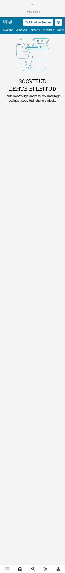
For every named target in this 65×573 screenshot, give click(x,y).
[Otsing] (33, 569)
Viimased (21, 30)
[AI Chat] (45, 569)
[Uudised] (20, 569)
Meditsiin (48, 30)
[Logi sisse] (58, 569)
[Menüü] (6, 569)
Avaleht (8, 30)
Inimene (35, 30)
